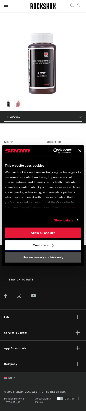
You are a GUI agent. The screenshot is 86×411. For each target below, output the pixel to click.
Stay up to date (21, 279)
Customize (40, 245)
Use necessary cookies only (43, 257)
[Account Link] (78, 6)
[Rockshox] (43, 6)
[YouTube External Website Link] (33, 296)
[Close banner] (79, 151)
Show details (63, 220)
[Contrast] (60, 398)
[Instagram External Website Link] (19, 296)
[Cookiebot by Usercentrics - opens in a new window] (54, 151)
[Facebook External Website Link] (5, 297)
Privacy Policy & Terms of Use (14, 400)
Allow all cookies (43, 233)
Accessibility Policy (43, 400)
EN (10, 377)
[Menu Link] (6, 6)
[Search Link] (72, 6)
